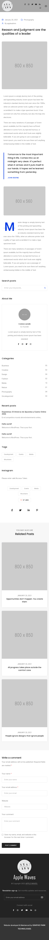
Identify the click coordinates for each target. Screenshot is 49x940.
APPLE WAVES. (31, 883)
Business (5, 366)
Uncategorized (7, 396)
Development (8, 454)
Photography (29, 20)
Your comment (8, 814)
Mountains (7, 459)
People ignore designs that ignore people (24, 736)
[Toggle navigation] (46, 6)
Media (4, 383)
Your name (7, 774)
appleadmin (11, 23)
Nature (4, 387)
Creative (5, 370)
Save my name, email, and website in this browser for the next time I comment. (20, 836)
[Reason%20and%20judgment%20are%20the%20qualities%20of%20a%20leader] (12, 510)
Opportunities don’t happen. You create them (24, 600)
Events (21, 454)
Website (5, 801)
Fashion (5, 379)
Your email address (10, 787)
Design (4, 374)
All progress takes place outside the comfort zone (24, 668)
